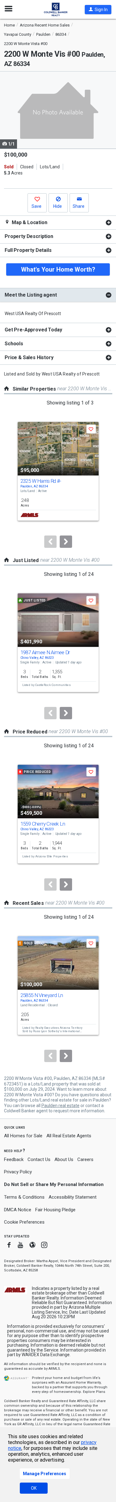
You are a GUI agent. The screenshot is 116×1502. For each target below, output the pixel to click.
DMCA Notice (17, 1210)
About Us (63, 1159)
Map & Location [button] (29, 222)
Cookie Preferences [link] (24, 1222)
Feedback (14, 1159)
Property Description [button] (29, 236)
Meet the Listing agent (31, 295)
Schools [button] (14, 344)
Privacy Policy (18, 1172)
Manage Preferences (44, 1473)
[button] (98, 9)
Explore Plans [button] (94, 1392)
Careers (85, 1159)
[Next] (66, 542)
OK (34, 1488)
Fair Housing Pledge (55, 1210)
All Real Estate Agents (68, 1136)
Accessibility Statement (73, 1197)
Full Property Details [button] (28, 250)
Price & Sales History (29, 357)
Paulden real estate (60, 1105)
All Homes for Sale (23, 1136)
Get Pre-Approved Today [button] (33, 330)
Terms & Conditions (24, 1197)
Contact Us (39, 1159)
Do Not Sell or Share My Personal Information (54, 1184)
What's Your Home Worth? (58, 269)
